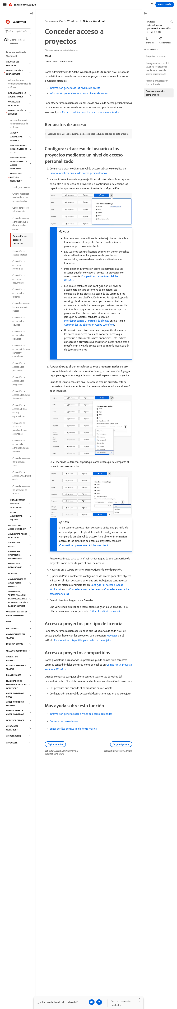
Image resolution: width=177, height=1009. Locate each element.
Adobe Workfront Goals (15, 695)
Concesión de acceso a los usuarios (18, 293)
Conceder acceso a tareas (64, 721)
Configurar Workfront (14, 104)
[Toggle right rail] (145, 14)
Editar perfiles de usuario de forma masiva (73, 728)
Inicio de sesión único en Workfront (17, 504)
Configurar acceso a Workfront (16, 177)
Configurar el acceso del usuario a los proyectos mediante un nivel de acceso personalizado (157, 68)
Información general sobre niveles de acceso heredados (81, 713)
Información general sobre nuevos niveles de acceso (79, 93)
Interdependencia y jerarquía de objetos (86, 320)
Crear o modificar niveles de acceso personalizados (90, 112)
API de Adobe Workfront (12, 728)
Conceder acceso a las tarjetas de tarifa (21, 462)
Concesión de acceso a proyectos (20, 240)
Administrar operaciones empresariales (15, 555)
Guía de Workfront (94, 21)
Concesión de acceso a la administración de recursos (21, 446)
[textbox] (17, 31)
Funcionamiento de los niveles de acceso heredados (18, 163)
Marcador (150, 42)
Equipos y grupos (14, 644)
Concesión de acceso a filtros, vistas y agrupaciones (19, 411)
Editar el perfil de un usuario (105, 611)
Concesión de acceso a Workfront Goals (21, 476)
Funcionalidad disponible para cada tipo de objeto (82, 640)
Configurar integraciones (15, 565)
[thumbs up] (92, 1002)
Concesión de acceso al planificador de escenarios (19, 428)
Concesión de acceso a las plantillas (18, 335)
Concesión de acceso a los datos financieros (21, 395)
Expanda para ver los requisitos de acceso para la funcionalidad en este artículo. (88, 133)
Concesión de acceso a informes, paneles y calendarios (21, 351)
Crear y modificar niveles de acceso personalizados (20, 197)
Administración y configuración (14, 72)
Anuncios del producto (12, 64)
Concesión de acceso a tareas (19, 252)
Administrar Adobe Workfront (17, 536)
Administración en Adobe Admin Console (17, 583)
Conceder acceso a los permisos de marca (21, 490)
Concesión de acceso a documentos (18, 279)
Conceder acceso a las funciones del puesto (21, 307)
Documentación (54, 21)
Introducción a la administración (17, 95)
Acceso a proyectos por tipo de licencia (156, 82)
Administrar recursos (12, 659)
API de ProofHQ (13, 736)
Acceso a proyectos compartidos (155, 92)
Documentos (12, 628)
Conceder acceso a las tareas (85, 589)
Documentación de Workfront (16, 54)
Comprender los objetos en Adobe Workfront (89, 324)
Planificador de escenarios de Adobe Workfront (16, 684)
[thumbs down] (99, 1002)
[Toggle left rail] (31, 14)
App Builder (11, 743)
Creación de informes (16, 651)
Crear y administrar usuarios (16, 137)
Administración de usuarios (17, 112)
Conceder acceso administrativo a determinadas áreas (20, 224)
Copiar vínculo (165, 42)
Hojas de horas (13, 675)
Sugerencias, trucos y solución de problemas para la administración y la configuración (18, 598)
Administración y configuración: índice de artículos (19, 83)
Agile (8, 621)
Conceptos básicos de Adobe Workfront (16, 614)
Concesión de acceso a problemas (18, 265)
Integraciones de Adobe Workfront (15, 712)
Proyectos (111, 635)
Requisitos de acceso (155, 56)
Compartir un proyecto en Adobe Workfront (83, 545)
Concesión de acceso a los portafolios (18, 367)
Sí (152, 31)
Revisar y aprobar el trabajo (16, 667)
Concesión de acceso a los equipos (18, 321)
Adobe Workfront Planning (15, 704)
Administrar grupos (14, 544)
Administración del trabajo (15, 636)
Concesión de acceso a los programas (18, 381)
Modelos (12, 573)
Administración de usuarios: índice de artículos (19, 123)
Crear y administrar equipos (16, 516)
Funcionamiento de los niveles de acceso (18, 149)
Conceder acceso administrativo (20, 209)
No (159, 31)
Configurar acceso (21, 187)
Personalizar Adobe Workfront (17, 527)
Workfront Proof (15, 720)
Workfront (72, 21)
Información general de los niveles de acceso (75, 87)
